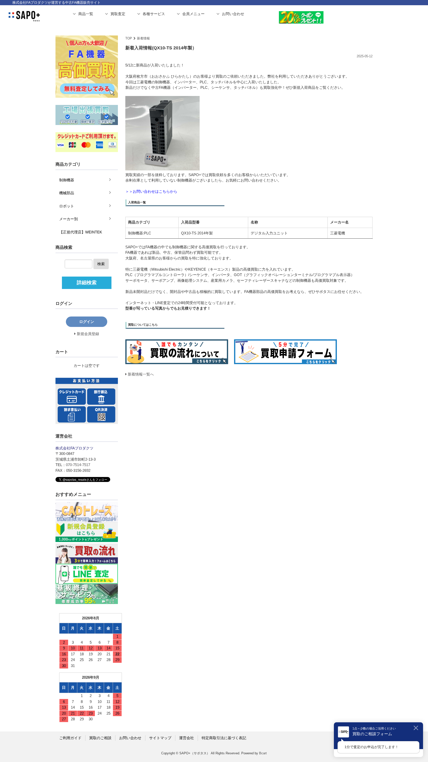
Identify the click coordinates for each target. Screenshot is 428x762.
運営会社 (186, 738)
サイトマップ (160, 738)
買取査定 (117, 14)
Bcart (263, 753)
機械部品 (66, 193)
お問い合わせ (233, 14)
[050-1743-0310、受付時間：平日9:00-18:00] (388, 16)
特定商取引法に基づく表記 (224, 738)
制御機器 (66, 180)
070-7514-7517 (78, 465)
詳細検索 (87, 282)
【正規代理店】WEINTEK (80, 232)
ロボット (66, 206)
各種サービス (154, 14)
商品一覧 (85, 14)
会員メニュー (193, 14)
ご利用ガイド (70, 738)
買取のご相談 (100, 738)
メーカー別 (68, 219)
